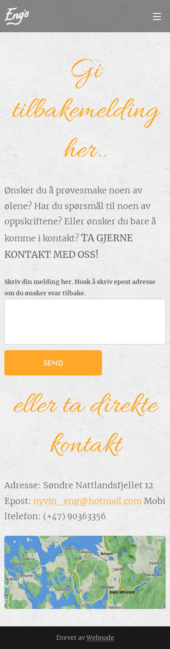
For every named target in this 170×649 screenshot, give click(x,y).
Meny (157, 16)
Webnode (100, 638)
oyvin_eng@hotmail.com (88, 501)
